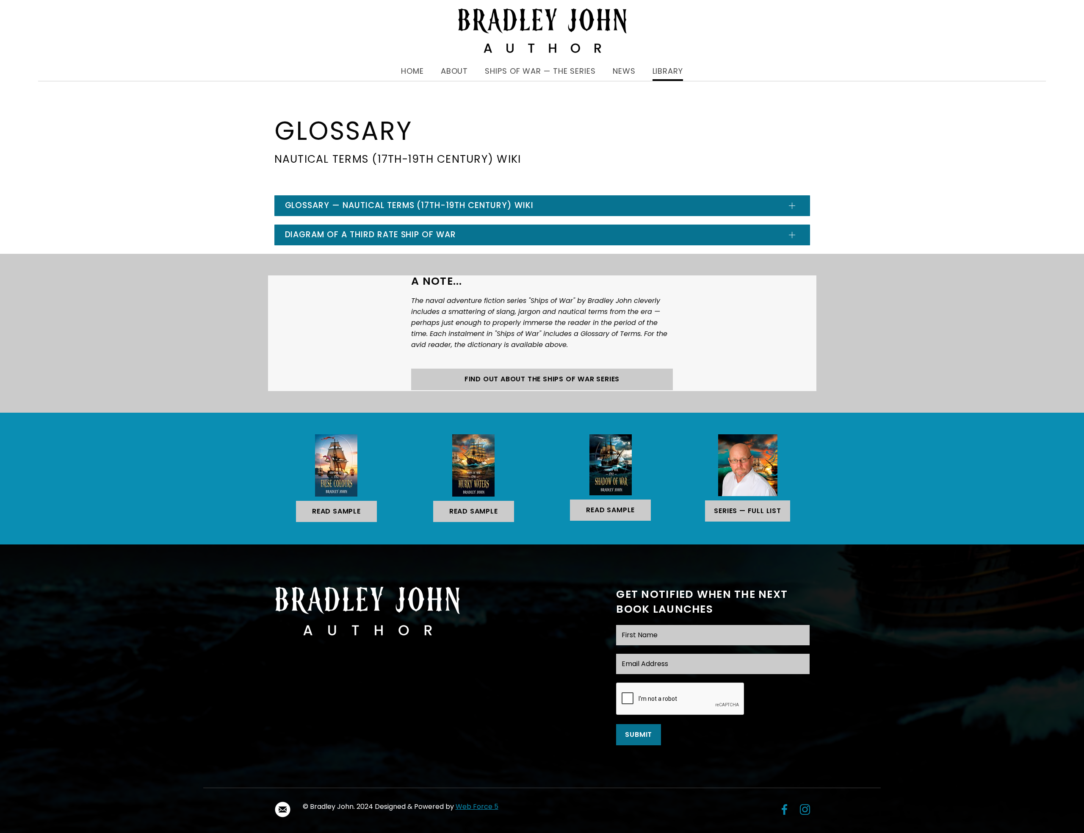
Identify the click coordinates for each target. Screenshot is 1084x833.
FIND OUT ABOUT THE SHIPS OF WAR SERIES (542, 379)
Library (668, 71)
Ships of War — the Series (540, 71)
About (454, 71)
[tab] (542, 205)
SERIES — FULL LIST (747, 511)
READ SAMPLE (336, 511)
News (624, 71)
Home (412, 71)
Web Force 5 (477, 806)
